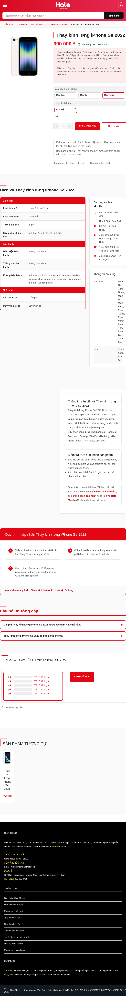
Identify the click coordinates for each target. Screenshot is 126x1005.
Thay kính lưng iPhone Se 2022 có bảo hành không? (33, 635)
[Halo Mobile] (63, 5)
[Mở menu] (6, 5)
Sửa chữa (22, 24)
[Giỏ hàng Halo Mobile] (121, 5)
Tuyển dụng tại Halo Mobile (17, 937)
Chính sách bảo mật (13, 911)
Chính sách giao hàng (14, 950)
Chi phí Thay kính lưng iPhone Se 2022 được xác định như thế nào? (42, 624)
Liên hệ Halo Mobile (13, 943)
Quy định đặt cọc (12, 917)
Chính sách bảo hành (41, 590)
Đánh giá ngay (82, 676)
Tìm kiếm (114, 15)
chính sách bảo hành (84, 495)
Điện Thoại (9, 24)
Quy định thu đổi (12, 924)
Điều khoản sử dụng (13, 904)
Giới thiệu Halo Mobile (14, 898)
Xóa (56, 116)
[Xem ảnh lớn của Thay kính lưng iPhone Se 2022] (24, 56)
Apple (108, 163)
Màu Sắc (59, 89)
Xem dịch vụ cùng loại (16, 590)
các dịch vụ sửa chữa (104, 491)
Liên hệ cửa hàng (64, 590)
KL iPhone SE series (57, 24)
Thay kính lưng (37, 24)
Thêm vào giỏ (87, 126)
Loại (57, 103)
